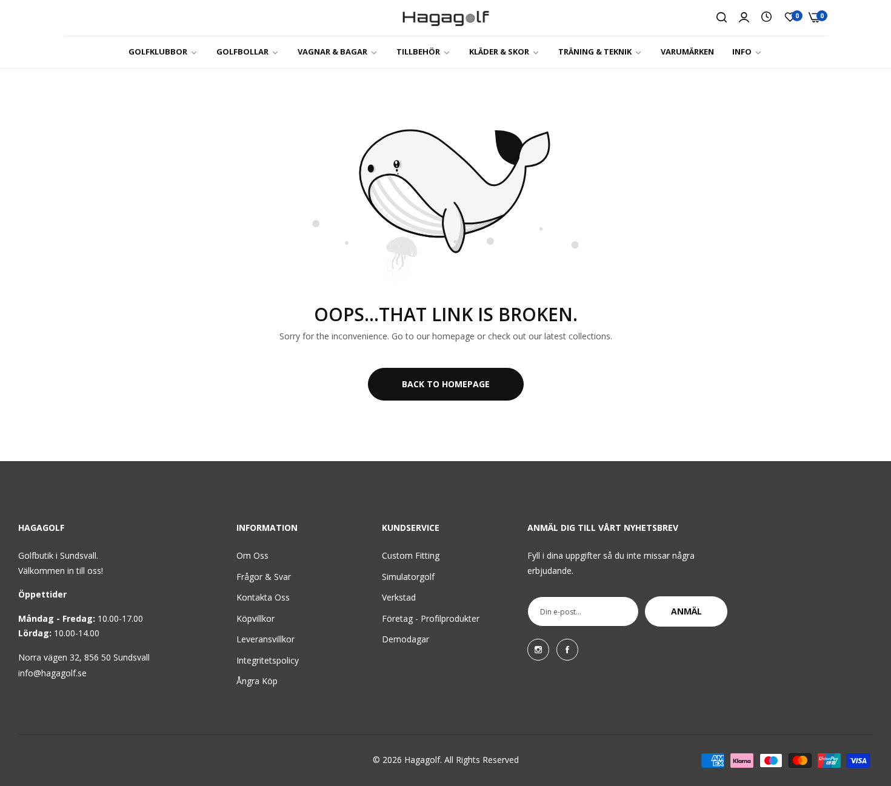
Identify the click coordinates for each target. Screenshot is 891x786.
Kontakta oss (263, 597)
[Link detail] (538, 650)
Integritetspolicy (267, 660)
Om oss (252, 555)
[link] (163, 52)
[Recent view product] (766, 17)
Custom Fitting (410, 555)
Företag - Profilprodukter (430, 618)
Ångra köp (257, 681)
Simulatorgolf (408, 576)
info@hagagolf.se (52, 673)
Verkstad (399, 597)
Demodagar (405, 639)
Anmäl (686, 611)
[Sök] (721, 17)
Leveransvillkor (265, 639)
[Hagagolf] (446, 18)
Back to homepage (446, 384)
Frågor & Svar (263, 576)
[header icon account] (744, 17)
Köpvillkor (255, 618)
